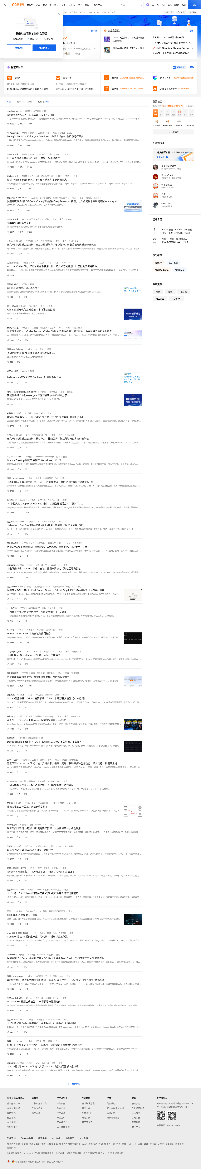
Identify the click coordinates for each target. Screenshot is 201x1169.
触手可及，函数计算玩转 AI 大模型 (20, 84)
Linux (36, 413)
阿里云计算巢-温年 (15, 997)
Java (39, 889)
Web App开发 (53, 499)
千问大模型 (37, 1108)
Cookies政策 (27, 1138)
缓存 (58, 456)
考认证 (82, 12)
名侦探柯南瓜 (13, 262)
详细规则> (190, 106)
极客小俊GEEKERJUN (16, 197)
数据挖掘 (44, 327)
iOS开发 (39, 694)
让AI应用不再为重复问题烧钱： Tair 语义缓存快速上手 (141, 77)
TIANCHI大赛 (93, 12)
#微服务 (158, 262)
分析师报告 (12, 1126)
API (31, 176)
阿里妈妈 (92, 1144)
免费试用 (61, 1108)
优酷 (140, 1144)
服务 (87, 4)
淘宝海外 (169, 1144)
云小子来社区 (13, 327)
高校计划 (111, 1112)
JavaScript (49, 456)
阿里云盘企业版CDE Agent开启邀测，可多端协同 (139, 88)
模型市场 (36, 1112)
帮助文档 (86, 1108)
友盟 (134, 1144)
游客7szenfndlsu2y (15, 349)
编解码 (43, 759)
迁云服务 (136, 1112)
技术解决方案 (88, 1103)
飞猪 (100, 1144)
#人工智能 (173, 262)
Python (38, 824)
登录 (194, 4)
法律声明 (11, 1138)
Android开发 (56, 889)
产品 (38, 4)
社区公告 (160, 298)
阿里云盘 (179, 1144)
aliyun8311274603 (14, 456)
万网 (118, 1144)
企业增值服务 (138, 1108)
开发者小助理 (13, 284)
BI (54, 651)
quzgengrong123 (14, 651)
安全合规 (11, 1122)
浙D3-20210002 (115, 1152)
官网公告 (136, 1117)
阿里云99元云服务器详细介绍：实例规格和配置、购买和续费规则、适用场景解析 (76, 88)
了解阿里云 (97, 4)
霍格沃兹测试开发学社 (16, 867)
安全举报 (56, 1138)
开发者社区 (87, 1112)
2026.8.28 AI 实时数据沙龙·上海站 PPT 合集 (27, 88)
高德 (124, 1144)
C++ (38, 154)
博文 (46, 111)
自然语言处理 (45, 197)
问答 (49, 262)
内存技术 (47, 651)
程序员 (52, 327)
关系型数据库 (44, 803)
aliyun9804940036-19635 (17, 932)
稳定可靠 (11, 1117)
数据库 (38, 478)
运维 (26, 846)
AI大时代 (176, 298)
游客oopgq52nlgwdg (15, 1041)
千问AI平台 (34, 1144)
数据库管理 (48, 478)
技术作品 (33, 305)
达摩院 (160, 1144)
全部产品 (61, 1103)
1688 (84, 1144)
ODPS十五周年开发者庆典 (188, 88)
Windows (39, 456)
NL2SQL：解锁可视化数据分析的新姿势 (170, 53)
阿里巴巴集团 (13, 1144)
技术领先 (11, 1112)
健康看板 (136, 1122)
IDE (32, 262)
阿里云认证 (87, 1122)
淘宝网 (24, 1144)
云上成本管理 (63, 1126)
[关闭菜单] (4, 4)
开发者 (46, 889)
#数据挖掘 (179, 269)
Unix (32, 154)
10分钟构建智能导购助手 (184, 77)
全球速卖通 (52, 1144)
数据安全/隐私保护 (42, 586)
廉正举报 (42, 1138)
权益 (56, 4)
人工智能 (37, 111)
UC (129, 1144)
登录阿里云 (44, 47)
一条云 (10, 240)
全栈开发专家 (166, 197)
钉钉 (146, 1144)
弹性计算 (41, 673)
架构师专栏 (12, 738)
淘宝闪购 (11, 1147)
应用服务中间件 (48, 176)
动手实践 (63, 12)
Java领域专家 (166, 206)
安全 (44, 154)
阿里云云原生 (13, 132)
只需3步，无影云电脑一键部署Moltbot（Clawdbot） (173, 42)
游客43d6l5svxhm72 (15, 694)
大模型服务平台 (39, 1103)
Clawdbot (11, 954)
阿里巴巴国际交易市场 (69, 1144)
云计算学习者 (13, 543)
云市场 (72, 4)
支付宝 (153, 1144)
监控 (32, 132)
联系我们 (70, 1138)
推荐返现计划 (113, 1117)
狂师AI (10, 716)
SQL (57, 478)
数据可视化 (41, 543)
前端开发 (39, 564)
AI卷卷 (10, 413)
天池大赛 (86, 1117)
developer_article (14, 111)
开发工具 (40, 262)
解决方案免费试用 (115, 1108)
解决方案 (47, 4)
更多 (192, 30)
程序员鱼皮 (12, 499)
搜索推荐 (52, 543)
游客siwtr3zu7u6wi (15, 586)
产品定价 (61, 1117)
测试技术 (39, 716)
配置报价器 (62, 1122)
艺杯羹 (10, 803)
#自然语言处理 (161, 269)
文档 (163, 4)
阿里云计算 (109, 1144)
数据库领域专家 (167, 187)
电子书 (184, 291)
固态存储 (50, 673)
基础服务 (136, 1103)
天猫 (43, 1144)
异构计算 (39, 997)
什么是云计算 (13, 1103)
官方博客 (73, 12)
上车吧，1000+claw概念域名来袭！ (168, 37)
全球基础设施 (13, 1108)
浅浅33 (10, 911)
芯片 (47, 219)
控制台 (177, 4)
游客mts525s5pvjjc (15, 976)
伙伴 (80, 4)
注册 (184, 4)
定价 (64, 4)
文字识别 (51, 781)
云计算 (48, 997)
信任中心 (136, 1126)
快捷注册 (19, 47)
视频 (32, 284)
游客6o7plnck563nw (15, 478)
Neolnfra (10, 629)
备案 (170, 4)
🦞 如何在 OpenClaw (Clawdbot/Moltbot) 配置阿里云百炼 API (173, 47)
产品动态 (61, 1112)
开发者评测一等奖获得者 (171, 168)
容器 (48, 132)
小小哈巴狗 (12, 608)
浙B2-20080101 (75, 1152)
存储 (31, 824)
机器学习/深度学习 (61, 197)
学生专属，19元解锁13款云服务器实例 (71, 84)
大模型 (30, 4)
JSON (42, 932)
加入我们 (83, 1138)
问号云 (10, 434)
